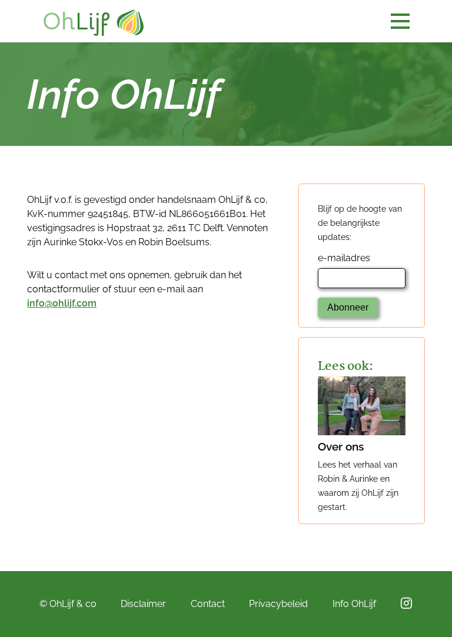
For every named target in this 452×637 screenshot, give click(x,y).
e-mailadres (344, 258)
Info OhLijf (354, 603)
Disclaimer (143, 603)
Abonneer (347, 307)
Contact (208, 603)
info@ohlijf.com (62, 303)
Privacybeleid (278, 603)
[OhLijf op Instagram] (406, 603)
